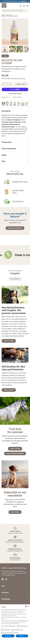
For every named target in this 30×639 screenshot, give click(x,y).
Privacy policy (4, 615)
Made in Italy (15, 255)
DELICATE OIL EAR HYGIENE (10, 16)
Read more (16, 623)
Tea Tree (8, 15)
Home (3, 15)
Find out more (9, 341)
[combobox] (15, 10)
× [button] (28, 606)
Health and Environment (15, 453)
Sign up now (15, 512)
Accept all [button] (8, 636)
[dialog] (15, 621)
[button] (24, 6)
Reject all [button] (22, 636)
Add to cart (21, 84)
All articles (15, 279)
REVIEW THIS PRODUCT (15, 228)
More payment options (15, 93)
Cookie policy (13, 615)
